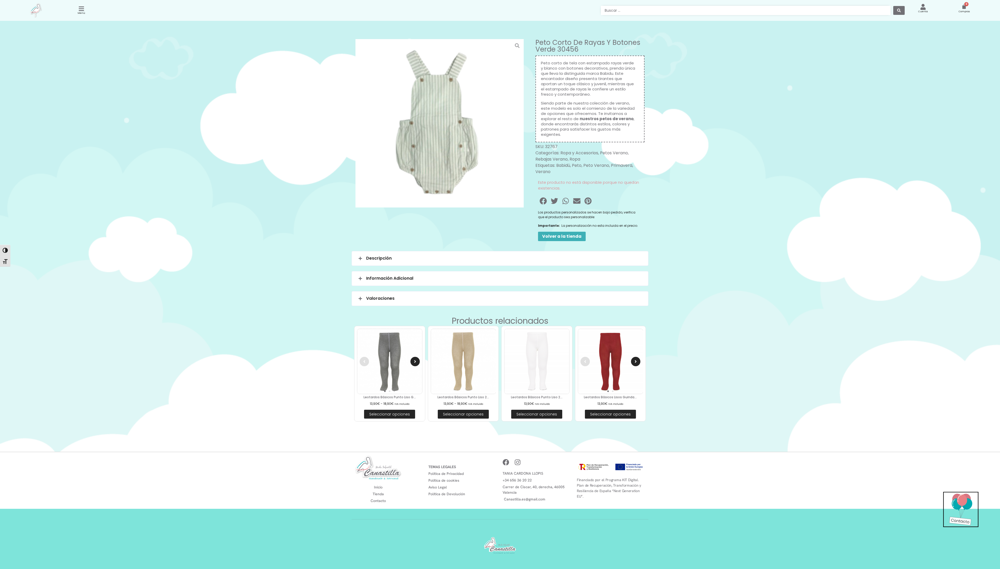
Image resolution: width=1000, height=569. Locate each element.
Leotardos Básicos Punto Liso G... (390, 397)
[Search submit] (899, 10)
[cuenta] (923, 7)
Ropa (575, 159)
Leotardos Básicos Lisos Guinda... (610, 397)
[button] (543, 201)
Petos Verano (614, 153)
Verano (543, 172)
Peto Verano (596, 165)
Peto (577, 165)
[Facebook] (506, 462)
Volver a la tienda (562, 236)
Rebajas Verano (551, 159)
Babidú (563, 165)
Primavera (621, 165)
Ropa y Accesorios (579, 153)
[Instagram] (517, 462)
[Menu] (81, 9)
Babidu (606, 73)
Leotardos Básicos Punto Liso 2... (463, 397)
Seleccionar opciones (389, 414)
